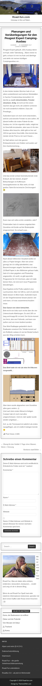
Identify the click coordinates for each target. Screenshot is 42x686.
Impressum (6, 656)
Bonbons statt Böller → (32, 450)
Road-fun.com (21, 17)
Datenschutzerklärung (10, 651)
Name (6, 497)
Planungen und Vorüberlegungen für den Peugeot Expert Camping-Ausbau (21, 36)
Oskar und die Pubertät (11, 619)
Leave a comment (21, 46)
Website (6, 512)
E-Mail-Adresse (9, 505)
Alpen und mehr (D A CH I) (12, 646)
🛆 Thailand (7, 627)
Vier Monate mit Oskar (11, 623)
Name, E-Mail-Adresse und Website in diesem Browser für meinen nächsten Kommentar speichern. (17, 524)
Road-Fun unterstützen (11, 668)
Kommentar (8, 470)
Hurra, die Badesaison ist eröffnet (15, 615)
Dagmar (13, 45)
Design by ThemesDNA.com (21, 684)
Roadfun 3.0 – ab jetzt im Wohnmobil (16, 673)
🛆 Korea (6, 630)
